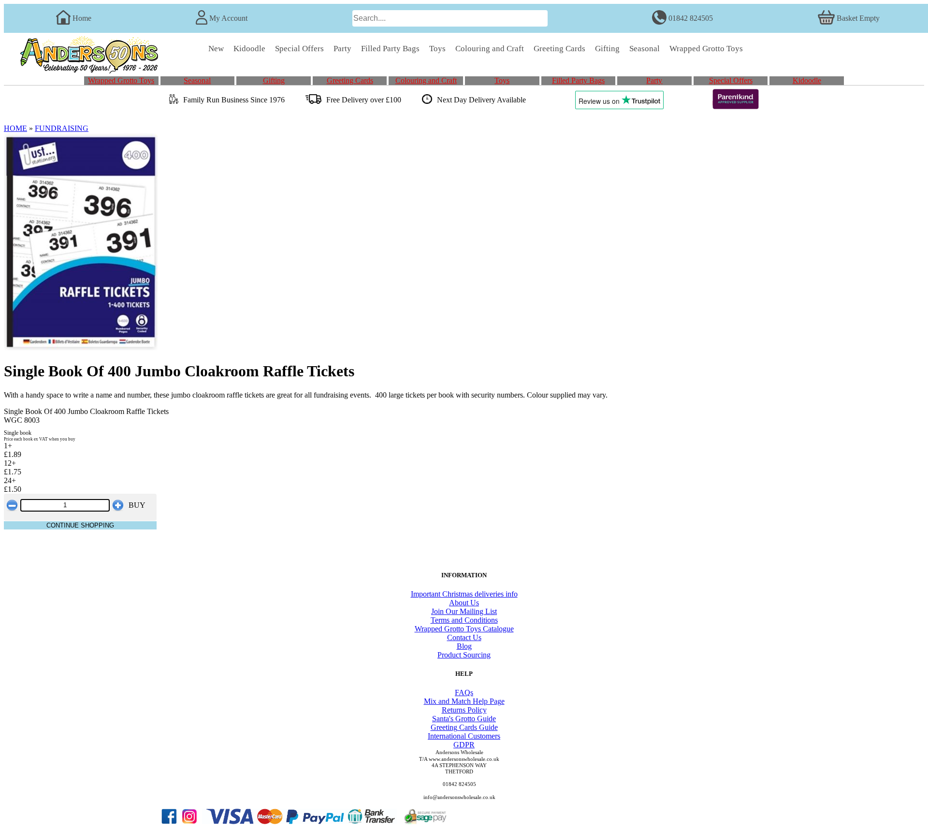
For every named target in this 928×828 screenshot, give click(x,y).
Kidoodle (807, 80)
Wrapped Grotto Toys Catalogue (464, 629)
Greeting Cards (350, 80)
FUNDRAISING (61, 128)
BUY (137, 505)
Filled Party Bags (578, 80)
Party (654, 80)
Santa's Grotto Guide (464, 718)
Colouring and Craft (426, 80)
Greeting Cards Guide (464, 727)
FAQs (464, 692)
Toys (501, 80)
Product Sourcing (464, 655)
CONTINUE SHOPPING (80, 525)
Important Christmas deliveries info (464, 594)
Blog (464, 646)
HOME (15, 128)
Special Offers (731, 80)
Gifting (274, 80)
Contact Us (464, 637)
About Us (464, 603)
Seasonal (197, 80)
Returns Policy (464, 710)
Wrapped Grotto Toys (121, 80)
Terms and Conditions (464, 620)
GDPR (464, 745)
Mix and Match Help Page (464, 701)
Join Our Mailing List (464, 611)
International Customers (464, 736)
